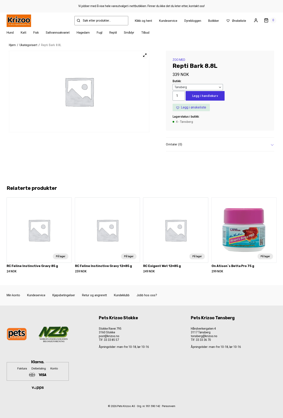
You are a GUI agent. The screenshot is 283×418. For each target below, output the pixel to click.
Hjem (12, 45)
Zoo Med (179, 59)
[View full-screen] (144, 55)
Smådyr (129, 32)
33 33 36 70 (203, 339)
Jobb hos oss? (147, 295)
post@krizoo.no (109, 336)
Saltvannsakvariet (58, 32)
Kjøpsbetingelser (63, 295)
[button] (191, 107)
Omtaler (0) (174, 144)
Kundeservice (168, 21)
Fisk (36, 32)
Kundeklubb (121, 295)
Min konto (13, 295)
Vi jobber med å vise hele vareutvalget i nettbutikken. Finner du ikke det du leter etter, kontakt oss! (141, 6)
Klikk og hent (143, 21)
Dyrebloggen (192, 21)
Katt (23, 32)
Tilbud (145, 32)
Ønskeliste (238, 21)
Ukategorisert (28, 45)
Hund (10, 32)
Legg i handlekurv (205, 95)
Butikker (213, 21)
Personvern (168, 406)
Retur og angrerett (94, 295)
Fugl (99, 32)
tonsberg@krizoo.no (204, 336)
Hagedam (83, 32)
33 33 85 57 (111, 339)
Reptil (113, 32)
